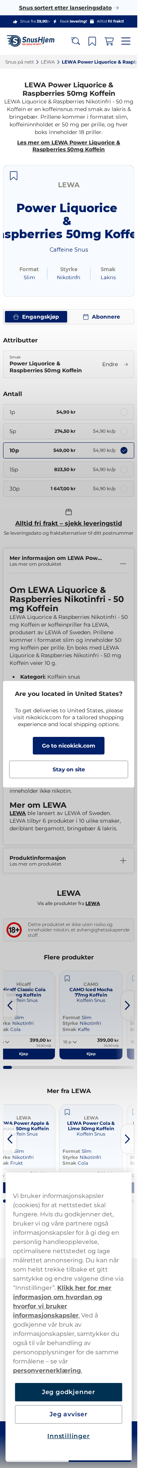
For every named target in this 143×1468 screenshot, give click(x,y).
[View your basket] (109, 41)
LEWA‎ (48, 62)
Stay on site (69, 769)
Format (71, 1017)
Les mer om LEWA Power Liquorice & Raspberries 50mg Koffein (68, 146)
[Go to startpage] (33, 41)
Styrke (70, 1023)
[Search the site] (75, 41)
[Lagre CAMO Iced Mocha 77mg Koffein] (67, 978)
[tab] (7, 1067)
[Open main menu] (125, 41)
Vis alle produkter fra (68, 903)
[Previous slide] (10, 1005)
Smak (69, 1029)
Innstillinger (68, 1436)
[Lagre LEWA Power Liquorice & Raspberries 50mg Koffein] (13, 175)
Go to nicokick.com (68, 745)
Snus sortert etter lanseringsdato (65, 7)
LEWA (18, 813)
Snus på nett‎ (19, 62)
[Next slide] (127, 1005)
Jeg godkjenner (68, 1392)
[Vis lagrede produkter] (92, 41)
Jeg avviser (69, 1414)
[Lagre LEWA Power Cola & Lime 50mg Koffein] (67, 1112)
